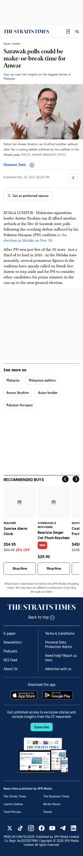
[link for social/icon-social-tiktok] (20, 828)
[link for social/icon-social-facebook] (41, 828)
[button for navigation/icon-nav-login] (68, 31)
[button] (68, 31)
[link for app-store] (24, 695)
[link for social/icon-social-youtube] (52, 828)
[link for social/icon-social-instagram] (31, 828)
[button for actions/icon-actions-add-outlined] (32, 165)
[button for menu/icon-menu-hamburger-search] (76, 31)
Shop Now (19, 568)
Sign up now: (12, 74)
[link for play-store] (57, 695)
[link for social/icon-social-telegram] (62, 828)
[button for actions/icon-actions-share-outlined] (73, 177)
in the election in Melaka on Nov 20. (35, 237)
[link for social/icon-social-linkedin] (73, 828)
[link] (26, 31)
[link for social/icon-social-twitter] (9, 828)
